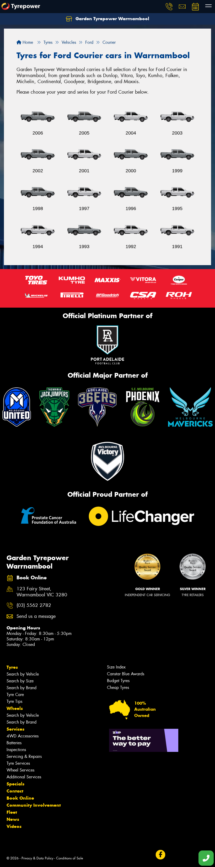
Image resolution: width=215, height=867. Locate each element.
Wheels (15, 708)
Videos (14, 826)
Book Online (20, 798)
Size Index (116, 667)
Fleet (12, 812)
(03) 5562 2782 (34, 605)
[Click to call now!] (169, 6)
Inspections (16, 749)
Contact (15, 791)
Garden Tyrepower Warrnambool (111, 19)
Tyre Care (15, 694)
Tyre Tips (14, 701)
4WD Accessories (23, 736)
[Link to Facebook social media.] (160, 855)
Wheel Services (20, 770)
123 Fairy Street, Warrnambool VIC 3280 (42, 592)
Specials (15, 784)
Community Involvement (34, 805)
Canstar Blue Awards (125, 674)
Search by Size (20, 681)
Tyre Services (18, 763)
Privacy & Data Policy (37, 858)
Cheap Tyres (118, 687)
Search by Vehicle (23, 674)
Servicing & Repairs (24, 756)
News (13, 819)
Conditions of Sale (69, 858)
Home (27, 42)
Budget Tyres (118, 680)
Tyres (12, 667)
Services (15, 729)
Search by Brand (21, 688)
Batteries (14, 743)
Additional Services (24, 777)
